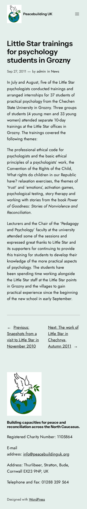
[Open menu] (77, 14)
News (55, 71)
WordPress (37, 499)
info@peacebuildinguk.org (46, 454)
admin (41, 71)
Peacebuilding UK (37, 14)
